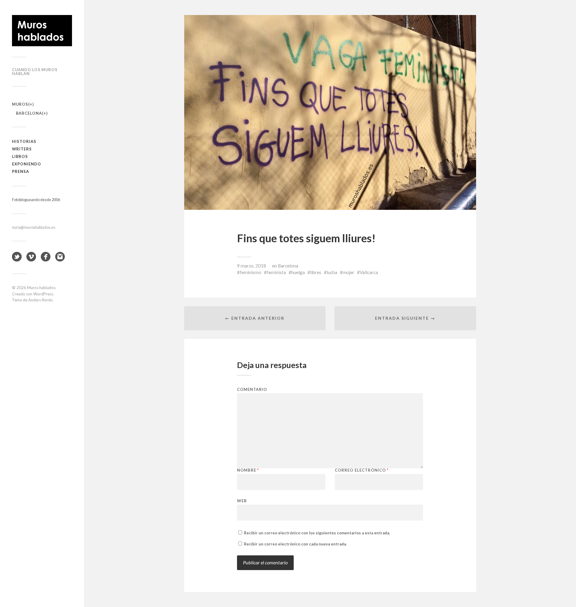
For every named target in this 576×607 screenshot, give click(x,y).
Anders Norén (40, 299)
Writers (22, 148)
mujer (348, 272)
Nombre (248, 470)
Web (242, 500)
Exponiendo (26, 164)
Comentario (252, 389)
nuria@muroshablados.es (33, 227)
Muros (20, 104)
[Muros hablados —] (42, 30)
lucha (332, 272)
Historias (24, 141)
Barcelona (29, 113)
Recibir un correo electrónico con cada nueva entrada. (295, 544)
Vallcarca (369, 272)
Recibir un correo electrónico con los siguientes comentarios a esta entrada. (317, 532)
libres (315, 272)
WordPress (43, 293)
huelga (298, 272)
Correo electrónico (361, 470)
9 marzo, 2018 (251, 265)
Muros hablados (41, 287)
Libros (20, 156)
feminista (276, 272)
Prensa (20, 171)
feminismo (250, 272)
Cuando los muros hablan (35, 71)
